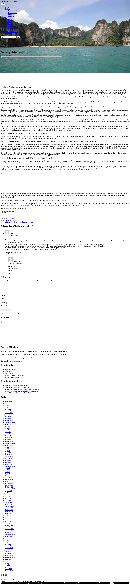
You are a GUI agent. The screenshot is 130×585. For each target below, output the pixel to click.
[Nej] (113, 583)
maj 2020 (7, 542)
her (21, 361)
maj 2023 (7, 474)
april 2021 (8, 521)
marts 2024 (8, 455)
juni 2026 (7, 405)
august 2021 (8, 514)
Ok (111, 583)
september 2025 (10, 422)
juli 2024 (7, 447)
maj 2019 (7, 565)
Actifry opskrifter (13, 28)
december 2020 (9, 529)
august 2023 (8, 468)
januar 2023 (8, 481)
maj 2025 (7, 430)
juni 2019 (7, 563)
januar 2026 (8, 415)
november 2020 (9, 531)
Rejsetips (11, 16)
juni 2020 (7, 540)
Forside (7, 7)
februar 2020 (9, 548)
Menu (3, 3)
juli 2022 (7, 493)
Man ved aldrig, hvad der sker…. (20, 385)
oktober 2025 (9, 420)
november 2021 (9, 508)
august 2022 (8, 491)
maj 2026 (7, 407)
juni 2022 (7, 495)
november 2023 (9, 462)
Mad (6, 18)
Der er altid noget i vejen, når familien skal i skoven (17, 222)
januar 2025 (8, 437)
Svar (6, 256)
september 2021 (10, 512)
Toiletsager (8, 34)
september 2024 (10, 443)
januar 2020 (8, 550)
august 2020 (8, 536)
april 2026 (8, 409)
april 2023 (8, 476)
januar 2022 (8, 504)
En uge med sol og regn (12, 377)
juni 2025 (7, 428)
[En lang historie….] (31, 84)
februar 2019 (9, 571)
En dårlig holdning (10, 369)
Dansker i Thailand (6, 41)
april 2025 (8, 432)
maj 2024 (7, 451)
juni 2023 (7, 472)
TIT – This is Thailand (11, 32)
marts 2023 (8, 477)
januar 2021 (8, 527)
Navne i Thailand (10, 373)
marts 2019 (8, 569)
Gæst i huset (8, 371)
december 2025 (9, 417)
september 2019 (10, 557)
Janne (13, 218)
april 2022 (8, 498)
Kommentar (5, 295)
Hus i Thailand (12, 13)
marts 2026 (8, 411)
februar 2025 (9, 436)
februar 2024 (9, 456)
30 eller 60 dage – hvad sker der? (15, 375)
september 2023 (10, 466)
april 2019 (8, 567)
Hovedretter (12, 22)
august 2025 (8, 424)
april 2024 (8, 453)
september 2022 (10, 489)
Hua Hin (10, 15)
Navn (3, 299)
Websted (4, 306)
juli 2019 (7, 561)
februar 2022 (9, 502)
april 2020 (8, 544)
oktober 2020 (9, 533)
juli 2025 (7, 426)
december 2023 (9, 460)
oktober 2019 (9, 555)
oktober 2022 (9, 487)
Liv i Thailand (12, 11)
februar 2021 (9, 525)
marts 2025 (8, 434)
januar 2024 (8, 458)
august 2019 (8, 559)
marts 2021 (8, 523)
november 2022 (9, 485)
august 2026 (8, 401)
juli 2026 (7, 403)
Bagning (10, 26)
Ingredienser (12, 30)
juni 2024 (7, 449)
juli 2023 (7, 470)
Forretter (11, 20)
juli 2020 (7, 538)
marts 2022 (8, 500)
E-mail (3, 302)
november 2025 (9, 418)
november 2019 (9, 553)
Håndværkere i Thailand (8, 220)
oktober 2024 (9, 441)
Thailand (7, 9)
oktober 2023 (9, 464)
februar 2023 (9, 479)
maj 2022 (7, 496)
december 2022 (9, 483)
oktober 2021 (9, 510)
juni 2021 (7, 517)
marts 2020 (8, 546)
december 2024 (9, 439)
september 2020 (10, 534)
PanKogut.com (39, 581)
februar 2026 (9, 413)
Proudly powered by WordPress (10, 581)
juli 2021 (7, 515)
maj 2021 (7, 519)
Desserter (11, 24)
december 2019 (9, 552)
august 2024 (8, 445)
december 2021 (9, 506)
